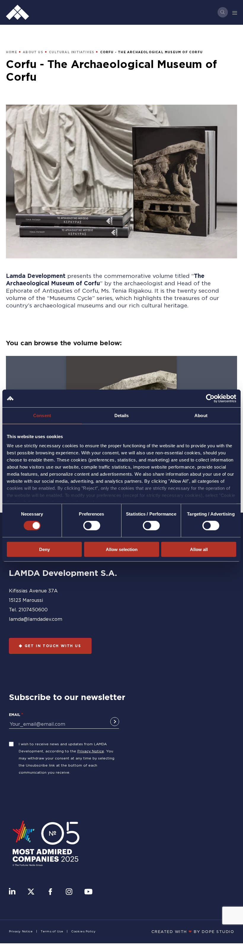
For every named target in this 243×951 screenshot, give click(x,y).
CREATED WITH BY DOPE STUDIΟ (192, 931)
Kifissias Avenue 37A (33, 590)
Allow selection (122, 549)
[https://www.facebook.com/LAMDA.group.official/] (50, 892)
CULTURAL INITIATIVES (71, 52)
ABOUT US (33, 52)
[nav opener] (235, 12)
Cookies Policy (83, 931)
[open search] (223, 12)
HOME (11, 52)
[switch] (91, 525)
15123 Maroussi (26, 600)
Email (14, 715)
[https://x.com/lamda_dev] (31, 892)
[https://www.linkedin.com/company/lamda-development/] (12, 892)
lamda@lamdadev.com (35, 619)
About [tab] (200, 415)
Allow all (199, 549)
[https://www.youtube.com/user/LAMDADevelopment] (88, 892)
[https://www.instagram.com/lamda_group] (69, 892)
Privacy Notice (90, 751)
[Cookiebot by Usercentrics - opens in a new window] (210, 398)
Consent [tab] (42, 415)
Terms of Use (52, 931)
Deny (44, 549)
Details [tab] (121, 415)
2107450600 (33, 609)
